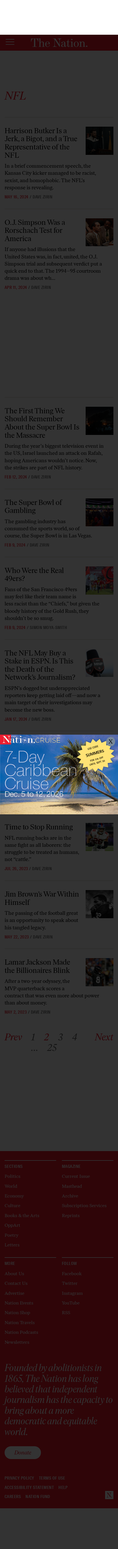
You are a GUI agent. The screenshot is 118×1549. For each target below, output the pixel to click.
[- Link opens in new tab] (59, 775)
